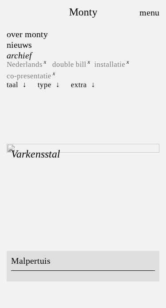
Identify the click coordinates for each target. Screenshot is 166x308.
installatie (109, 64)
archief (19, 55)
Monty (83, 12)
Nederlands (24, 64)
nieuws (19, 45)
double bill (69, 64)
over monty (27, 34)
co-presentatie (29, 75)
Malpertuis (30, 261)
